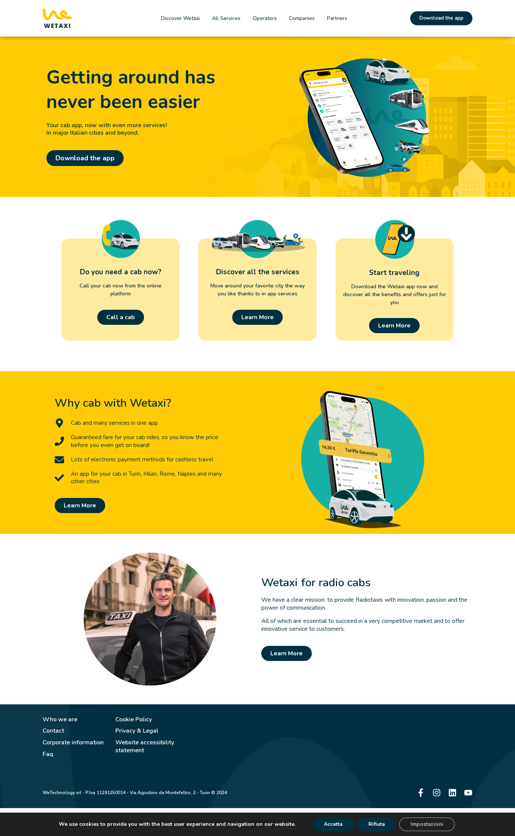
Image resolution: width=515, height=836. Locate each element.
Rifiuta (376, 824)
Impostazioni (427, 824)
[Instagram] (436, 792)
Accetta (333, 824)
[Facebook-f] (421, 792)
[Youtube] (468, 792)
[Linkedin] (452, 792)
